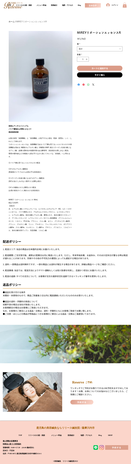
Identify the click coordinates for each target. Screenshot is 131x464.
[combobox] (99, 48)
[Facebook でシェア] (78, 84)
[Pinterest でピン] (83, 84)
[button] (125, 5)
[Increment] (86, 59)
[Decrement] (79, 59)
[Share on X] (93, 84)
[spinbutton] (83, 59)
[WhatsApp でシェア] (88, 84)
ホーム (12, 21)
